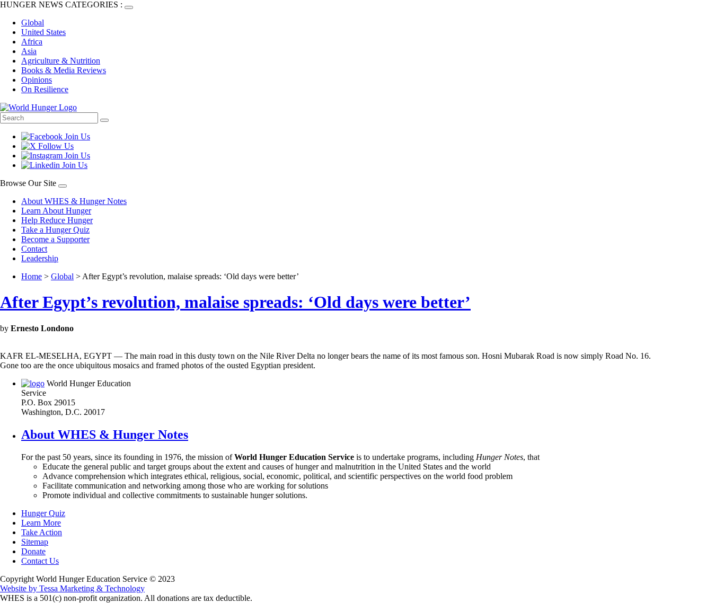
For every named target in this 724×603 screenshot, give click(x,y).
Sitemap (34, 541)
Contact (34, 248)
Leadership (39, 258)
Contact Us (40, 560)
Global (32, 22)
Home (31, 276)
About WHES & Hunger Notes (74, 201)
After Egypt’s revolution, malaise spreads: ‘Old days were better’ (235, 302)
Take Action (41, 532)
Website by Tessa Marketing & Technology (72, 588)
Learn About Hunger (56, 210)
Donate (33, 551)
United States (43, 32)
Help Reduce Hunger (57, 220)
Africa (31, 41)
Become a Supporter (55, 239)
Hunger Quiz (43, 513)
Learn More (41, 522)
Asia (29, 51)
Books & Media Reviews (63, 70)
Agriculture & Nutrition (60, 60)
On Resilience (44, 89)
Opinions (36, 79)
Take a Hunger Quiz (55, 229)
